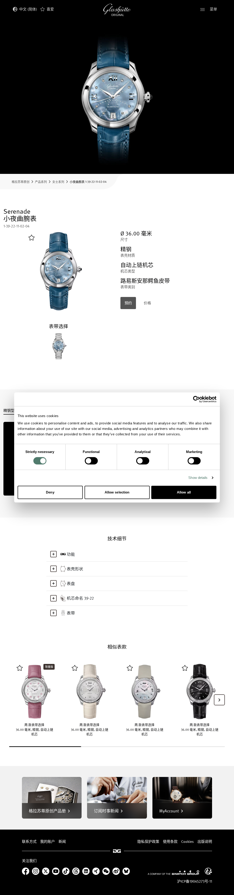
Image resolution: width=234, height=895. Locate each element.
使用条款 (170, 841)
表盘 (71, 583)
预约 (128, 303)
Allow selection (117, 492)
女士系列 (58, 181)
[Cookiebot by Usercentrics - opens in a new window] (196, 399)
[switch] (91, 460)
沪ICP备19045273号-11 (194, 881)
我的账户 (47, 841)
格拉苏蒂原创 (20, 181)
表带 (71, 613)
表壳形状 (75, 569)
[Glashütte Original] (117, 10)
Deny (50, 492)
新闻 (62, 841)
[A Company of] (173, 872)
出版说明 (204, 841)
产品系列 (41, 181)
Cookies (187, 841)
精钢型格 (10, 411)
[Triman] (208, 871)
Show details (197, 478)
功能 (71, 554)
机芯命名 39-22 (80, 598)
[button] (219, 699)
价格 (147, 303)
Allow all (184, 492)
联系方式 (29, 841)
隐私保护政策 (148, 841)
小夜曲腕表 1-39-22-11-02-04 (88, 181)
